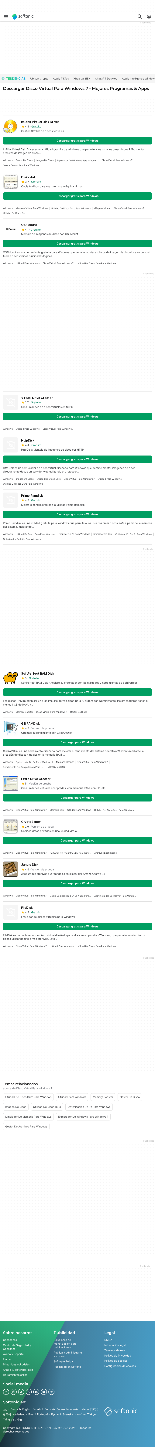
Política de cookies (115, 1360)
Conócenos (10, 1339)
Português (43, 1414)
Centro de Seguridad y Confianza (17, 1347)
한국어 (7, 1414)
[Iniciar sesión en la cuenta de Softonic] (148, 16)
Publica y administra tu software (68, 1354)
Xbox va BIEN (82, 78)
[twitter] (29, 1392)
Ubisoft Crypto (39, 78)
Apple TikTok (61, 78)
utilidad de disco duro (15, 213)
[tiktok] (21, 1392)
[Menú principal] (6, 16)
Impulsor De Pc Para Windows (74, 534)
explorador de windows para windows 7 (77, 160)
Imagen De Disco (45, 160)
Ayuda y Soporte (13, 1354)
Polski (32, 1414)
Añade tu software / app (18, 1369)
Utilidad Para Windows (28, 263)
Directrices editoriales (16, 1364)
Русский (56, 1414)
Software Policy (63, 1361)
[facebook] (6, 1392)
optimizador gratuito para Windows (22, 539)
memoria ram (57, 809)
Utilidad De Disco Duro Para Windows (71, 208)
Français (50, 1409)
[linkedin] (36, 1392)
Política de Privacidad (117, 1355)
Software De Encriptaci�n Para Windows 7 (70, 853)
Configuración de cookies (120, 1365)
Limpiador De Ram (102, 534)
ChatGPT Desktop (106, 78)
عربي (6, 1409)
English (26, 1409)
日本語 (94, 1409)
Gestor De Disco (24, 160)
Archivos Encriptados (105, 852)
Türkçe (91, 1414)
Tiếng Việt (9, 1419)
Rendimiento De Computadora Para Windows (24, 767)
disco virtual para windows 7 (117, 160)
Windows (8, 160)
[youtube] (44, 1392)
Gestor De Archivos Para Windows (21, 165)
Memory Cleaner (65, 762)
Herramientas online (15, 1374)
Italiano (84, 1409)
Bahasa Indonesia (67, 1409)
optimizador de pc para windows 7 (34, 762)
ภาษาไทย (80, 1414)
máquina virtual (102, 208)
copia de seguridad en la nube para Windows (70, 895)
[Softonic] (22, 16)
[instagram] (14, 1392)
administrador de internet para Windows (115, 895)
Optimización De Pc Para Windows (133, 534)
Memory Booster (24, 711)
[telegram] (51, 1392)
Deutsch (16, 1409)
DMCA (108, 1339)
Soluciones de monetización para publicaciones (65, 1343)
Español (38, 1409)
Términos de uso (114, 1350)
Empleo (7, 1359)
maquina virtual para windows (32, 208)
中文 (19, 1419)
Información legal (115, 1345)
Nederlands (19, 1414)
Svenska (68, 1414)
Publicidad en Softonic (67, 1366)
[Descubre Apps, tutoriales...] (139, 16)
